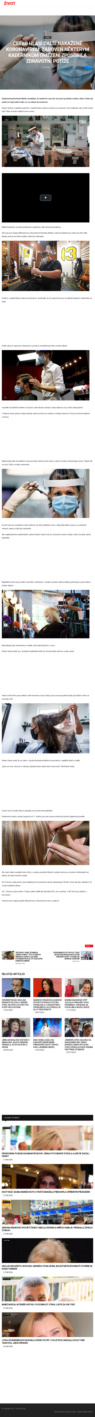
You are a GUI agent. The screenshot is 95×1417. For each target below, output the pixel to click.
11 (89, 67)
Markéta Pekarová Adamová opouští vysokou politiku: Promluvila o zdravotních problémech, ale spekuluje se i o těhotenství (47, 1005)
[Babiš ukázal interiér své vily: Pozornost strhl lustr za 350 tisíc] (47, 1289)
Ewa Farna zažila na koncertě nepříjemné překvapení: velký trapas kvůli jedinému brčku (45, 1043)
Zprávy (47, 37)
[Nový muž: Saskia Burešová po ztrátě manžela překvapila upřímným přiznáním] (47, 1176)
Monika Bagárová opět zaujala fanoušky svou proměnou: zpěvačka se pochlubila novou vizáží (77, 1003)
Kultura (7, 1128)
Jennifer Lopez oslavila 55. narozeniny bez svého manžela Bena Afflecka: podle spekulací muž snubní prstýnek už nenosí (79, 1045)
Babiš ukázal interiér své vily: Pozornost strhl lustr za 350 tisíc (38, 1304)
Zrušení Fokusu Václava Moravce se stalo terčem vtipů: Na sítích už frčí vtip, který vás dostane (15, 1003)
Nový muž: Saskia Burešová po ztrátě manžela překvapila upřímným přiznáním (46, 1192)
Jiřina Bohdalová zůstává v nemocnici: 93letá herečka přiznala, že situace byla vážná (15, 1043)
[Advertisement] (47, 323)
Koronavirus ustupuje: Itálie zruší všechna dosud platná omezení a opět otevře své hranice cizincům (66, 957)
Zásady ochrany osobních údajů (65, 1412)
